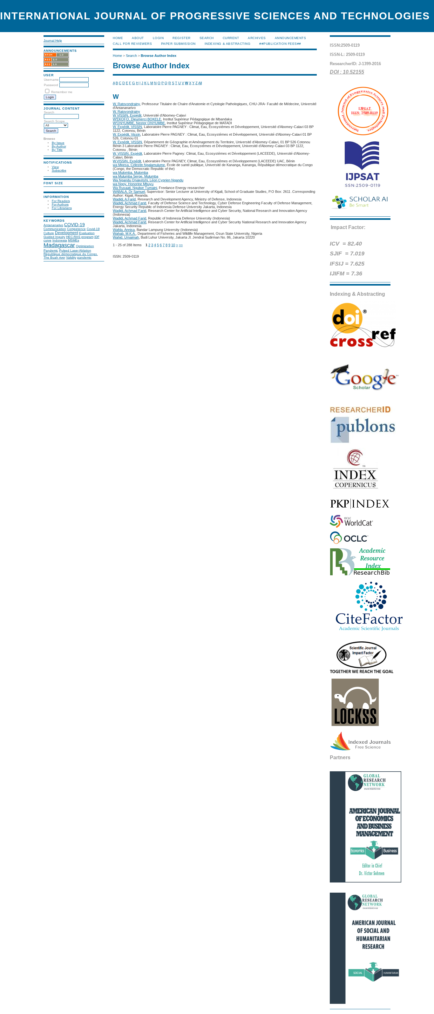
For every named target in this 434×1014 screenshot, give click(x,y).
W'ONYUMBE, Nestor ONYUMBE (139, 123)
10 (173, 245)
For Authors (60, 204)
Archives (257, 38)
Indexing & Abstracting (227, 43)
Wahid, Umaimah (126, 237)
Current (231, 38)
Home (118, 38)
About (138, 38)
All (200, 83)
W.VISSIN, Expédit (127, 161)
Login (158, 38)
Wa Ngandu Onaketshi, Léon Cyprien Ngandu (148, 180)
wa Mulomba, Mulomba (130, 172)
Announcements (290, 38)
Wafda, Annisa (124, 230)
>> (181, 245)
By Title (57, 150)
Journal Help (53, 40)
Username (51, 79)
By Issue (58, 143)
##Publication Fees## (280, 43)
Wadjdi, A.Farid (124, 199)
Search (207, 38)
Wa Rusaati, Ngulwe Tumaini (135, 188)
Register (181, 38)
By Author (59, 146)
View (55, 167)
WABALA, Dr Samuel (129, 191)
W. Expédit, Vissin (126, 134)
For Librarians (62, 208)
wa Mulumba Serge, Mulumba (135, 176)
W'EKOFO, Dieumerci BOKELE (137, 119)
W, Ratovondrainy (126, 104)
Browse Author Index (158, 55)
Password (51, 85)
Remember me (61, 92)
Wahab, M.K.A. (124, 233)
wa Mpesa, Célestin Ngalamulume (139, 165)
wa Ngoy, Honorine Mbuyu (133, 184)
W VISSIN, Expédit (127, 115)
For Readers (61, 201)
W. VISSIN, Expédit (127, 153)
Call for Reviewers (132, 43)
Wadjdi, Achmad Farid (129, 203)
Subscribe (59, 170)
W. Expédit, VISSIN (127, 127)
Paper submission (178, 43)
